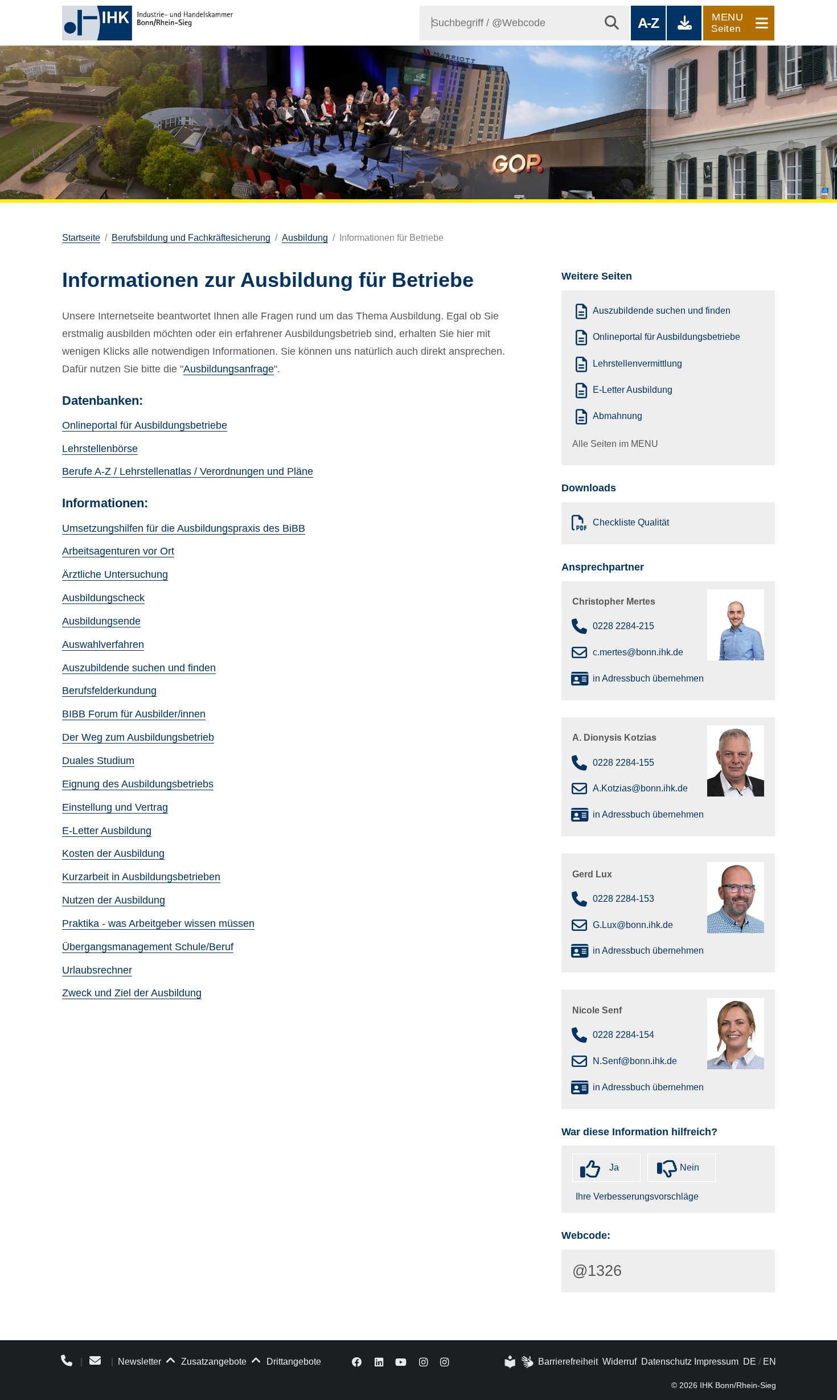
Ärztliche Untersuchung (115, 574)
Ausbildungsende (101, 621)
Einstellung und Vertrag (115, 807)
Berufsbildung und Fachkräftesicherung (191, 238)
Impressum (716, 1361)
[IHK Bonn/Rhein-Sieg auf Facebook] (357, 1361)
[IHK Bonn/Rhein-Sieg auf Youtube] (401, 1361)
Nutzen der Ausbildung (113, 900)
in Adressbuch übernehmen (648, 678)
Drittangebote (292, 1361)
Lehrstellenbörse (100, 448)
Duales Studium (98, 760)
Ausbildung (305, 238)
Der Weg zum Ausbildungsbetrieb (138, 737)
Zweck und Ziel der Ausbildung (132, 993)
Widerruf (619, 1361)
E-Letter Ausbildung (106, 830)
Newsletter (139, 1361)
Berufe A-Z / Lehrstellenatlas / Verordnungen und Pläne (187, 471)
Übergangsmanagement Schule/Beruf (147, 947)
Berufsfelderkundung (109, 690)
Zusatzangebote (213, 1361)
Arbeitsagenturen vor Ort (118, 551)
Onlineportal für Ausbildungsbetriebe (144, 425)
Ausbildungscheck (103, 597)
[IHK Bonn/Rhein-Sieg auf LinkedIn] (379, 1361)
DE (749, 1361)
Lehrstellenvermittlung (637, 363)
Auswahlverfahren (103, 644)
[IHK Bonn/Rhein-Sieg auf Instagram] (423, 1361)
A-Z (648, 23)
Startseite (81, 238)
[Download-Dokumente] (684, 23)
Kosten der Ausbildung (113, 853)
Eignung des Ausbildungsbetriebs (138, 784)
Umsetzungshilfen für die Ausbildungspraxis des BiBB (183, 528)
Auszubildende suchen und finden (139, 668)
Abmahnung (617, 416)
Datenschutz (666, 1361)
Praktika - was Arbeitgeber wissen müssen (158, 923)
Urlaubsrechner (97, 970)
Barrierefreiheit (568, 1361)
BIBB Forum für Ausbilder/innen (134, 714)
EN (769, 1361)
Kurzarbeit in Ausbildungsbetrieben (141, 876)
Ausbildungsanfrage (228, 369)
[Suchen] (611, 23)
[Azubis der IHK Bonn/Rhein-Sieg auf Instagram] (444, 1361)
